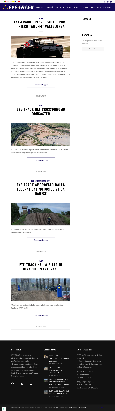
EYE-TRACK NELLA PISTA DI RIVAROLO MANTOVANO (40, 266)
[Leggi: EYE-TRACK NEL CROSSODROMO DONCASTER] (46, 369)
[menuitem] (22, 7)
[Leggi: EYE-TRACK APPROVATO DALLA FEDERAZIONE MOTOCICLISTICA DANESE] (46, 380)
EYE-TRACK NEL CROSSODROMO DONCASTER (41, 111)
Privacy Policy (64, 407)
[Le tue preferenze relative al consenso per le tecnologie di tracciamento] (4, 409)
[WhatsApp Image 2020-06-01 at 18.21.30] (40, 134)
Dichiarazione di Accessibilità (77, 407)
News (41, 18)
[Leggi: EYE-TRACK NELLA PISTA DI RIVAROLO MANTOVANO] (46, 392)
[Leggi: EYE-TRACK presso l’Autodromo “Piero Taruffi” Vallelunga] (46, 357)
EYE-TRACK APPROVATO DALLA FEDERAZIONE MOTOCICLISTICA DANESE (41, 189)
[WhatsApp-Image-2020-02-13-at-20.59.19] (40, 289)
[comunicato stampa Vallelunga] (40, 47)
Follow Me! (92, 49)
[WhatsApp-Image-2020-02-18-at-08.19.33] (40, 214)
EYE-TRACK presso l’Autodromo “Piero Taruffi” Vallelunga (41, 24)
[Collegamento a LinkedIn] (111, 1)
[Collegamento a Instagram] (107, 1)
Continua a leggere (41, 85)
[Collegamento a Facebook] (104, 1)
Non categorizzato (38, 181)
